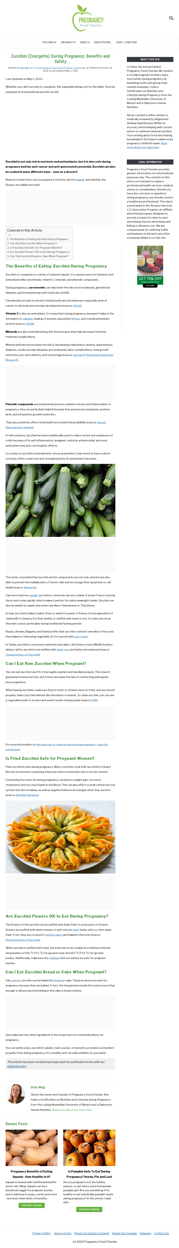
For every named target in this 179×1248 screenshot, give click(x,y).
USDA (29, 323)
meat (59, 649)
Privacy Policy (41, 1233)
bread (58, 980)
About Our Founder (124, 1233)
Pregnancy (67, 42)
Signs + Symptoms (126, 42)
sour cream (81, 636)
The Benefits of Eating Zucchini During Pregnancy (39, 239)
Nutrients (30, 587)
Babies (84, 42)
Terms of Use (62, 1233)
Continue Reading (31, 1205)
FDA (94, 700)
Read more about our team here (72, 1109)
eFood (77, 305)
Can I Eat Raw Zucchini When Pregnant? (33, 243)
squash (33, 595)
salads (80, 179)
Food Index (48, 42)
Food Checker (43, 68)
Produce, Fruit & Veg (75, 68)
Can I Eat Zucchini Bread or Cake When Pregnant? (39, 256)
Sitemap (145, 1233)
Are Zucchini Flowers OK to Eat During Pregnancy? (40, 251)
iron (77, 318)
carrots (15, 980)
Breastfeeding (102, 42)
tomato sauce (54, 934)
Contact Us (161, 1233)
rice (66, 649)
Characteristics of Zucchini (22, 654)
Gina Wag (25, 68)
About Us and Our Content (91, 1233)
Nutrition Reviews (27, 795)
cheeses (54, 958)
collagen (27, 318)
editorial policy (16, 1066)
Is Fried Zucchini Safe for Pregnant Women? (36, 247)
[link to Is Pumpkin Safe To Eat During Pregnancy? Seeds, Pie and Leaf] (89, 1148)
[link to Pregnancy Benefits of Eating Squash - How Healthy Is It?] (32, 1148)
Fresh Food (57, 68)
